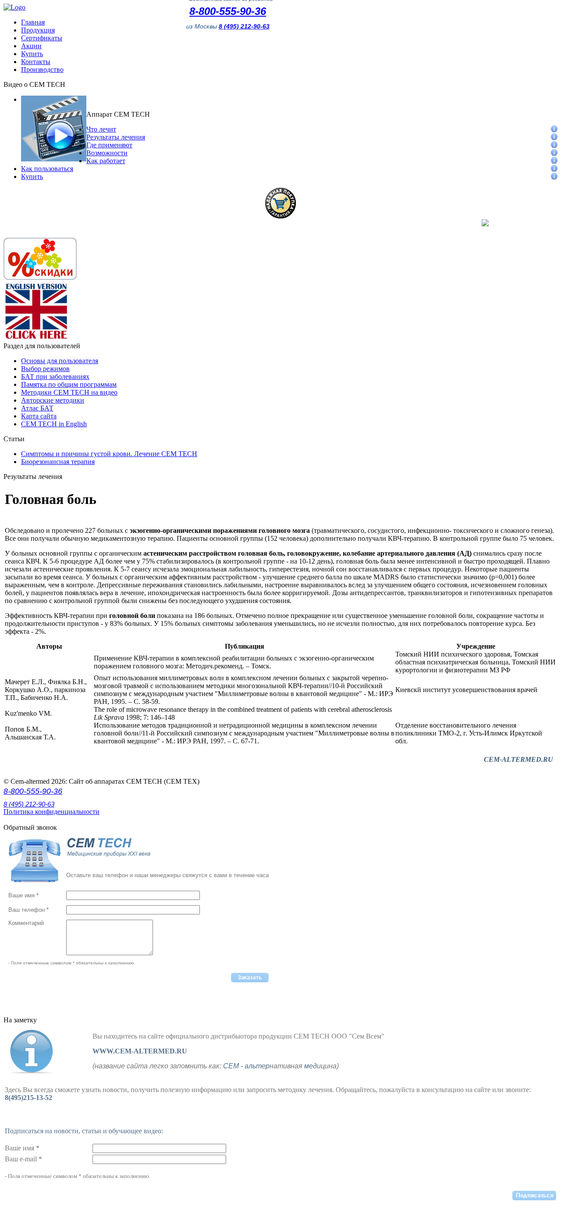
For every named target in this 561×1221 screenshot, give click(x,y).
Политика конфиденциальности (51, 811)
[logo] (14, 7)
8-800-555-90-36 (227, 11)
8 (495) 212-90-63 (29, 804)
